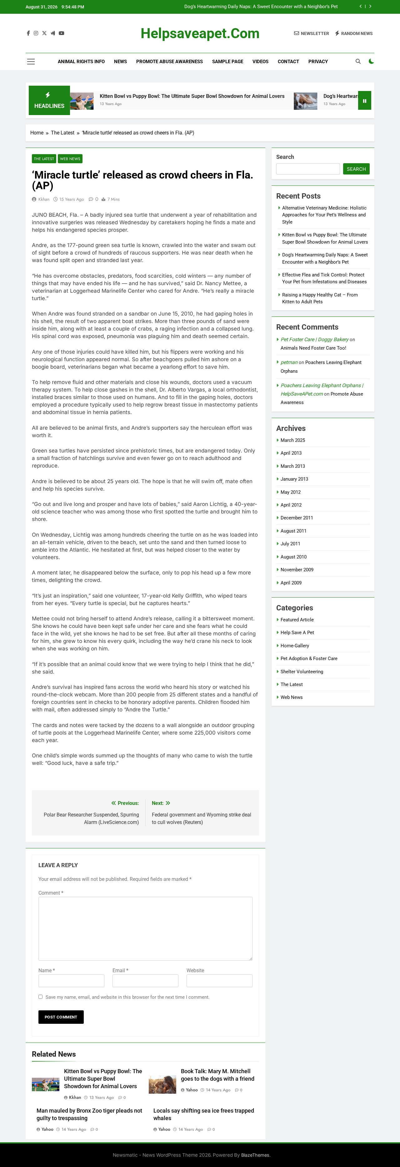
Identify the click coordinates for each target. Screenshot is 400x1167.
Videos (260, 61)
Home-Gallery (295, 646)
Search (285, 157)
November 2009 (297, 570)
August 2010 (294, 557)
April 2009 (291, 583)
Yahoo (192, 1090)
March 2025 (293, 440)
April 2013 (291, 453)
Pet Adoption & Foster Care (309, 658)
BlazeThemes (255, 1155)
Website (195, 970)
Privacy (318, 61)
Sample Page (227, 61)
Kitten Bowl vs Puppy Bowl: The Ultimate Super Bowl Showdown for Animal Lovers (168, 96)
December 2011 (297, 518)
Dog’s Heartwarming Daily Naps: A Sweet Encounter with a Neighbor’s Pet (261, 6)
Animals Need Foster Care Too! (313, 348)
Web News (70, 158)
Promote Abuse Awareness (169, 61)
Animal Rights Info (81, 61)
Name (46, 970)
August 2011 (294, 531)
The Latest (44, 158)
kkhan (43, 199)
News (120, 61)
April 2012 (291, 505)
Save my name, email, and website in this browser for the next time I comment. (128, 997)
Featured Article (297, 620)
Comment (50, 893)
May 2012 (291, 492)
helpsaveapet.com (200, 33)
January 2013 (294, 479)
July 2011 (290, 544)
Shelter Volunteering (302, 671)
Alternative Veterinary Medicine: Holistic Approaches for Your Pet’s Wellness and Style (324, 215)
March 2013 (293, 466)
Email (120, 970)
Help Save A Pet (297, 632)
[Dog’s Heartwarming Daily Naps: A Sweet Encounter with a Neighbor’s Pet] (282, 104)
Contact (288, 61)
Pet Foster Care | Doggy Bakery (314, 339)
